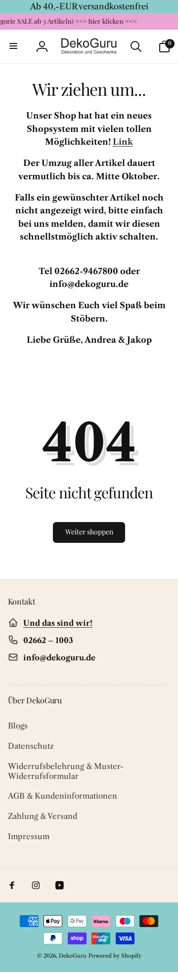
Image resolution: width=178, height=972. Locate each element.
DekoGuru (73, 955)
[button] (13, 46)
